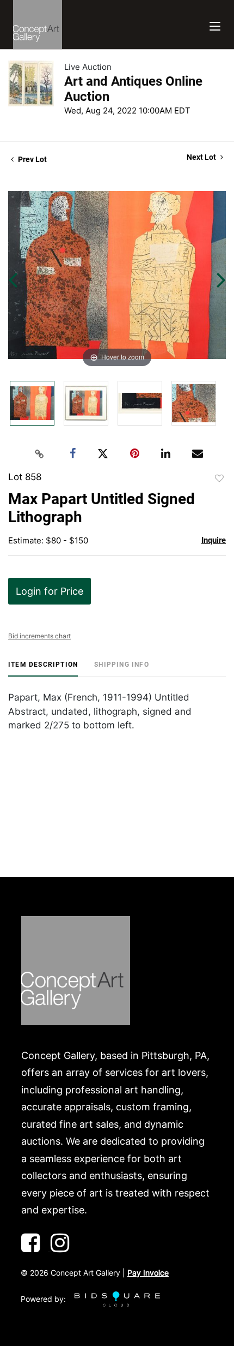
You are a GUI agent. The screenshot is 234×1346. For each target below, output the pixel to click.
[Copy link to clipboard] (39, 453)
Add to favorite (219, 478)
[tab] (43, 669)
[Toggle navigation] (215, 24)
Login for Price (49, 591)
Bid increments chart (39, 636)
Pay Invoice (148, 1272)
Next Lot (202, 157)
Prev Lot (31, 159)
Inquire (213, 540)
